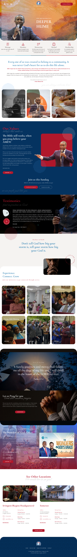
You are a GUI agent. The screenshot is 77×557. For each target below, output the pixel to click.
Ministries (26, 8)
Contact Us (60, 8)
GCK (45, 8)
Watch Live (66, 8)
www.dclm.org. (23, 449)
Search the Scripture (52, 8)
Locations (33, 8)
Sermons (21, 8)
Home (10, 8)
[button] (15, 9)
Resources (39, 8)
